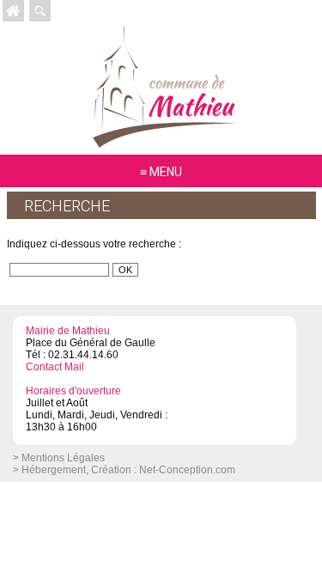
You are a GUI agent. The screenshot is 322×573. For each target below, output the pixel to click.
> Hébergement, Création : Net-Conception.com (124, 470)
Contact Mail (55, 367)
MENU (165, 172)
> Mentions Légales (59, 458)
